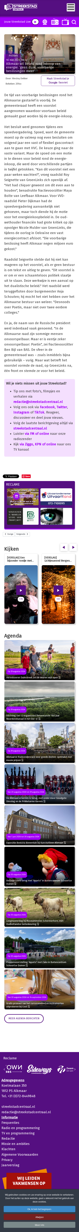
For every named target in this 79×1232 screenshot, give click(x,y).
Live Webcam (44, 22)
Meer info (39, 1224)
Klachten (8, 1149)
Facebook (47, 407)
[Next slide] (74, 1069)
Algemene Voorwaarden (19, 1155)
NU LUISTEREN (54, 21)
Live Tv (64, 22)
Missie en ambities (15, 1144)
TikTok (39, 412)
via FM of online (37, 434)
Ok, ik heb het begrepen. (39, 1209)
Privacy (6, 1160)
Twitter (62, 407)
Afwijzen (39, 1217)
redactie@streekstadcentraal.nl (38, 402)
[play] (35, 22)
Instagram (21, 412)
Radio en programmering (20, 1128)
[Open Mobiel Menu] (71, 7)
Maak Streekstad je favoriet (58, 80)
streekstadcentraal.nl (30, 428)
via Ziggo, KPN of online (38, 444)
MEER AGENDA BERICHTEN (24, 1018)
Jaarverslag (10, 1165)
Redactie (8, 1139)
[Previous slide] (4, 1069)
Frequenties (10, 1123)
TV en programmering (18, 1133)
